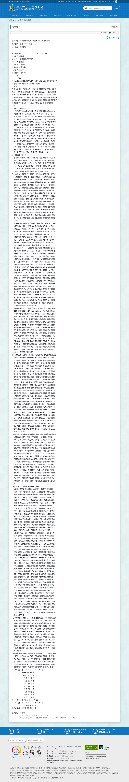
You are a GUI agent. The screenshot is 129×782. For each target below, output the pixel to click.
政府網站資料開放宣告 (17, 740)
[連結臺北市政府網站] (106, 747)
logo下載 (101, 1)
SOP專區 (95, 1)
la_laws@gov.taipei (62, 758)
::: (1, 19)
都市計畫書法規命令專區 (84, 1)
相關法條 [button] (113, 38)
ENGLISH (74, 1)
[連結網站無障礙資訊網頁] (91, 747)
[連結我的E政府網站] (101, 747)
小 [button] (113, 1)
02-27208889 (70, 751)
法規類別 (29, 15)
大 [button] (119, 1)
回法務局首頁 (60, 1)
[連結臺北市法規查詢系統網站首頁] (26, 7)
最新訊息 (15, 15)
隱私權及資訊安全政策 (35, 740)
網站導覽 (68, 1)
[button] (114, 26)
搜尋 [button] (116, 8)
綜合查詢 (99, 15)
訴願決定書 (71, 15)
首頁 (10, 20)
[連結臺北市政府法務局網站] (26, 751)
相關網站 (113, 15)
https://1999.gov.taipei (64, 756)
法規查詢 (43, 15)
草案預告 (85, 15)
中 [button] (116, 1)
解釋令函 (57, 15)
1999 (56, 751)
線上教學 (107, 1)
